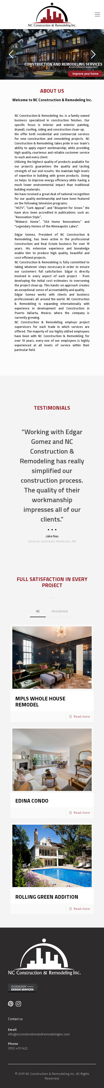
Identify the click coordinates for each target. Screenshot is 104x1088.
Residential (60, 611)
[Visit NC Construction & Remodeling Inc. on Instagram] (18, 1005)
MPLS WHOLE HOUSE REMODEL (40, 701)
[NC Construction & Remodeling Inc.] (52, 14)
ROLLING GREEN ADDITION (46, 897)
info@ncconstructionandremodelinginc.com (39, 1034)
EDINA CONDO (31, 801)
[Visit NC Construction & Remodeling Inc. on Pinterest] (10, 1005)
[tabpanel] (52, 485)
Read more (82, 716)
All (38, 611)
